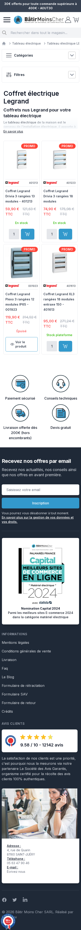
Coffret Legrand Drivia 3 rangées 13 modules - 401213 (20, 196)
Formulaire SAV (15, 694)
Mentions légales (15, 642)
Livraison (9, 660)
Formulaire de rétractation (23, 685)
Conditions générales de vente (26, 651)
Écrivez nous (16, 871)
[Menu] (7, 20)
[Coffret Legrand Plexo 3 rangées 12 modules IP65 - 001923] (21, 263)
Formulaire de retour (19, 703)
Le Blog (8, 677)
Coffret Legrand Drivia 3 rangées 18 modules (58, 196)
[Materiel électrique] (4, 43)
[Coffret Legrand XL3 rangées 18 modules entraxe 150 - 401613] (59, 263)
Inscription (40, 503)
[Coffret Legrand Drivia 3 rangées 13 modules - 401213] (21, 160)
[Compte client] (67, 19)
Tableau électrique (26, 43)
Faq (5, 668)
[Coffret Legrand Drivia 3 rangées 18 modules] (59, 160)
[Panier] (75, 19)
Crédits (7, 711)
